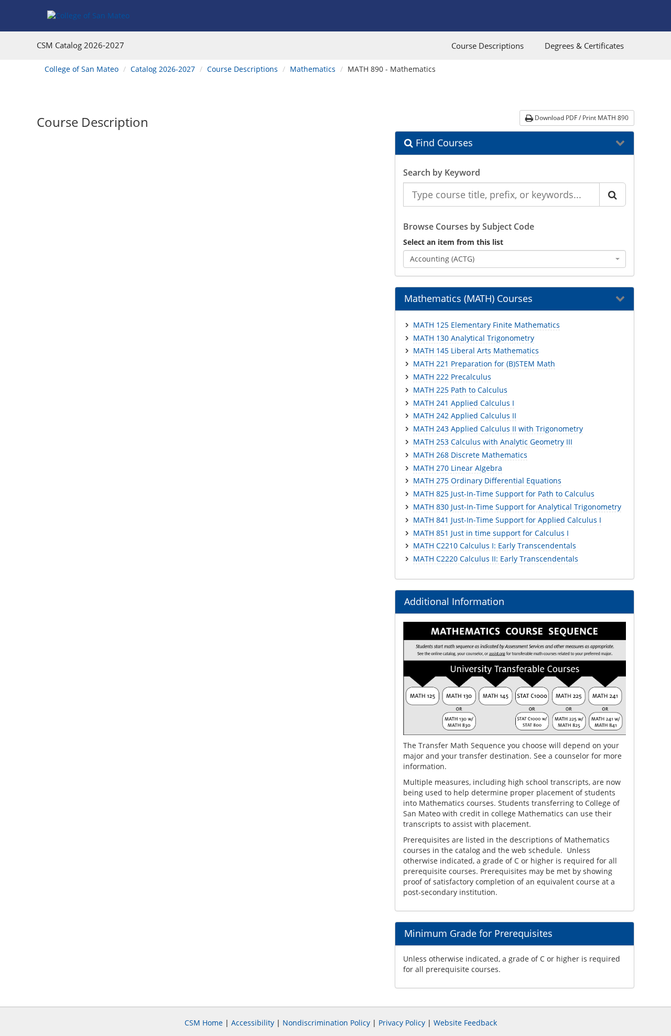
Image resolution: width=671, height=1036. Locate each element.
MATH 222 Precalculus (452, 377)
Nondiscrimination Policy (326, 1023)
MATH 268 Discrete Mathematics (470, 455)
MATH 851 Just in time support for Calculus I (491, 533)
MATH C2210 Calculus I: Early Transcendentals (494, 546)
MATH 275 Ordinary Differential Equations (487, 480)
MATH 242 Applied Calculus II (464, 415)
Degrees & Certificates (584, 45)
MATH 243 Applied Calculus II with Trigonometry (498, 429)
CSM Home (204, 1023)
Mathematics (313, 69)
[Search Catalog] (612, 194)
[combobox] (514, 259)
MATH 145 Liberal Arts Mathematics (476, 350)
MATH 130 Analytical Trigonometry (473, 338)
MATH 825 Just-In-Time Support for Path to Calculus (503, 494)
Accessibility (252, 1023)
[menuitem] (487, 45)
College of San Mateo (81, 69)
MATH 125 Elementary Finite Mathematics (486, 325)
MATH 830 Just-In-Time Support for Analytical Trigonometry (517, 507)
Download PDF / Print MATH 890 (581, 117)
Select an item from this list (453, 242)
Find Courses (443, 143)
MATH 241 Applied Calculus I (463, 403)
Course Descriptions (487, 45)
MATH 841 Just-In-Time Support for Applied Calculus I (507, 520)
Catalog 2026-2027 (163, 69)
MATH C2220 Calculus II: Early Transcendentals (495, 559)
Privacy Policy (401, 1023)
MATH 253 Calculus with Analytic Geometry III (492, 442)
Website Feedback (465, 1023)
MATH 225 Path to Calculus (460, 390)
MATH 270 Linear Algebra (457, 468)
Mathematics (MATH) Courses (468, 299)
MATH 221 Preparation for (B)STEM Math (484, 364)
